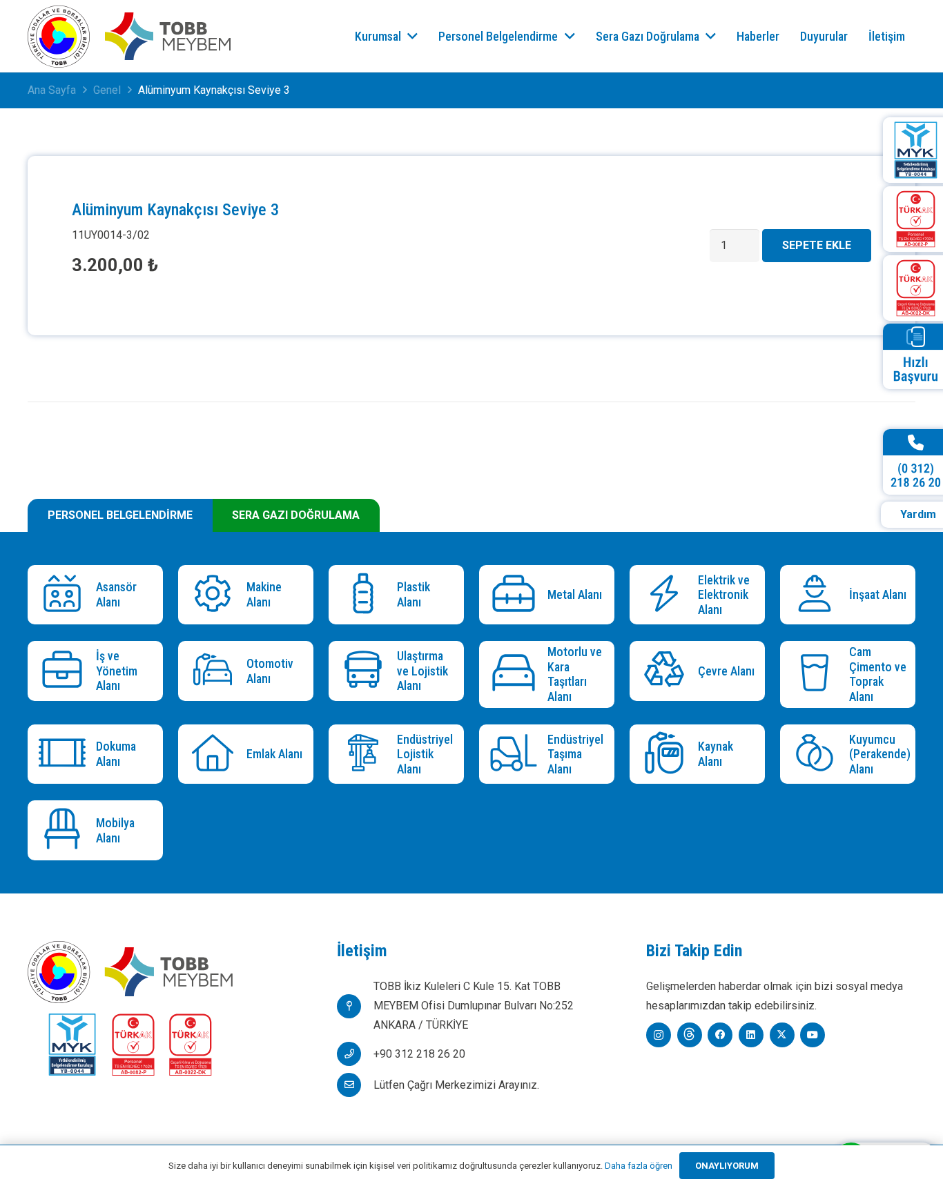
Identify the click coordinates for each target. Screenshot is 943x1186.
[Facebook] (720, 1034)
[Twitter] (782, 1034)
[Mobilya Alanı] (65, 830)
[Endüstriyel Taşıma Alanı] (516, 754)
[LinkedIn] (751, 1034)
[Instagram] (658, 1034)
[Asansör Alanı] (65, 595)
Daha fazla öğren (638, 1165)
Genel (107, 90)
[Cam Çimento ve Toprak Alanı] (817, 674)
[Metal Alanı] (516, 595)
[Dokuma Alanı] (65, 754)
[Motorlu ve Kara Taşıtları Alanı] (516, 674)
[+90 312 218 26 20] (355, 1054)
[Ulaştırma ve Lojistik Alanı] (366, 671)
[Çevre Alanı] (667, 671)
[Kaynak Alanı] (667, 754)
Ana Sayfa (52, 90)
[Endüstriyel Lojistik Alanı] (366, 754)
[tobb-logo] (59, 37)
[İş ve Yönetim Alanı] (65, 671)
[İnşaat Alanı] (817, 595)
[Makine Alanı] (215, 595)
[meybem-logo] (168, 36)
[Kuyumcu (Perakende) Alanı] (817, 754)
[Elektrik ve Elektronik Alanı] (667, 595)
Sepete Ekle (816, 245)
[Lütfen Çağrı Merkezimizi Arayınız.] (355, 1085)
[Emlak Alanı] (215, 754)
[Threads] (689, 1034)
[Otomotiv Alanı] (215, 671)
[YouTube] (812, 1034)
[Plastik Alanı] (366, 595)
